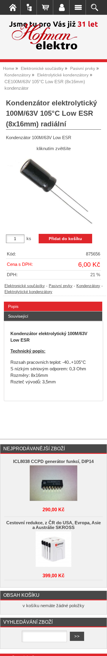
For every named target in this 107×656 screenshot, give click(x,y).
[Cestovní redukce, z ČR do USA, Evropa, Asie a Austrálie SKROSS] (53, 549)
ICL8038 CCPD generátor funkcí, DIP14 (53, 461)
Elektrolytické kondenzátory (28, 292)
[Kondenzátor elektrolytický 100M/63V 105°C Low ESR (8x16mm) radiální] (53, 190)
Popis (13, 306)
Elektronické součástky (24, 286)
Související (18, 316)
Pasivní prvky (61, 286)
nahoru (98, 647)
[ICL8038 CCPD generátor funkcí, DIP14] (53, 483)
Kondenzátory (88, 286)
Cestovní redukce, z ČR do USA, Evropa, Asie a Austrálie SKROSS (53, 525)
